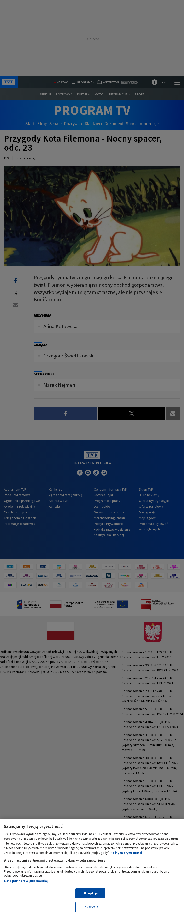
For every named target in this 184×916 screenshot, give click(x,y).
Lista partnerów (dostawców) (26, 881)
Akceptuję (90, 893)
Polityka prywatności (126, 853)
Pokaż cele (90, 907)
